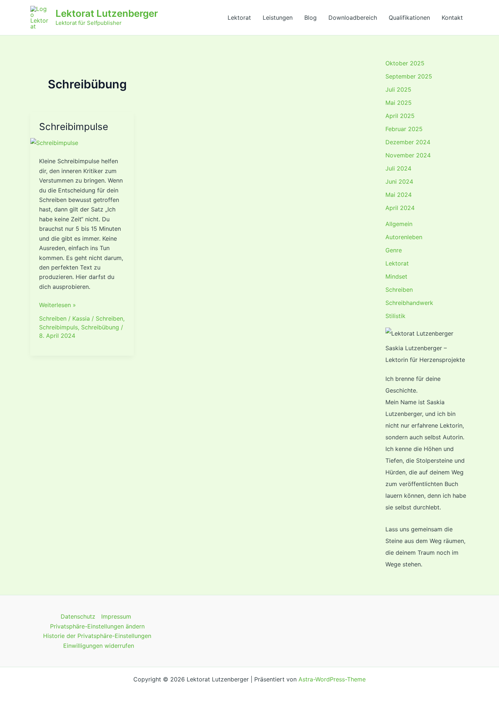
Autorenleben (403, 237)
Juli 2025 (398, 89)
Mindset (396, 276)
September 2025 (408, 76)
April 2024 (400, 207)
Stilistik (395, 316)
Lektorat (239, 17)
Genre (393, 250)
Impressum (116, 616)
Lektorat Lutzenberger (107, 13)
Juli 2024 (398, 168)
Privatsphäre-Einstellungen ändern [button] (97, 626)
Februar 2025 (404, 129)
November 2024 (408, 155)
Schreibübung (100, 327)
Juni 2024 (399, 181)
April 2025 (400, 115)
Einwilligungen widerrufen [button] (98, 645)
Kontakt (452, 17)
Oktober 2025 (404, 63)
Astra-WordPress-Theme (332, 679)
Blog (310, 17)
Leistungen (278, 17)
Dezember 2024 (407, 142)
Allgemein (398, 224)
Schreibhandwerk (409, 302)
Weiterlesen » (57, 304)
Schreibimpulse (73, 126)
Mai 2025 (398, 102)
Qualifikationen (409, 17)
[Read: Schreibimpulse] (54, 142)
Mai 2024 (398, 194)
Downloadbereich (352, 17)
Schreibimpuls (58, 327)
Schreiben (52, 318)
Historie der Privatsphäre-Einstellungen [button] (97, 635)
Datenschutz (78, 616)
